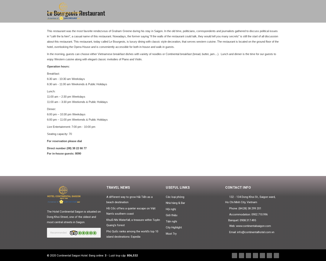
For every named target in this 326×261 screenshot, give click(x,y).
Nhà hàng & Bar (175, 203)
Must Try (171, 233)
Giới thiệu (171, 215)
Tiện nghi (171, 221)
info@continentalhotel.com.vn (255, 232)
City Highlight (174, 227)
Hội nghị (171, 209)
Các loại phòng (175, 197)
